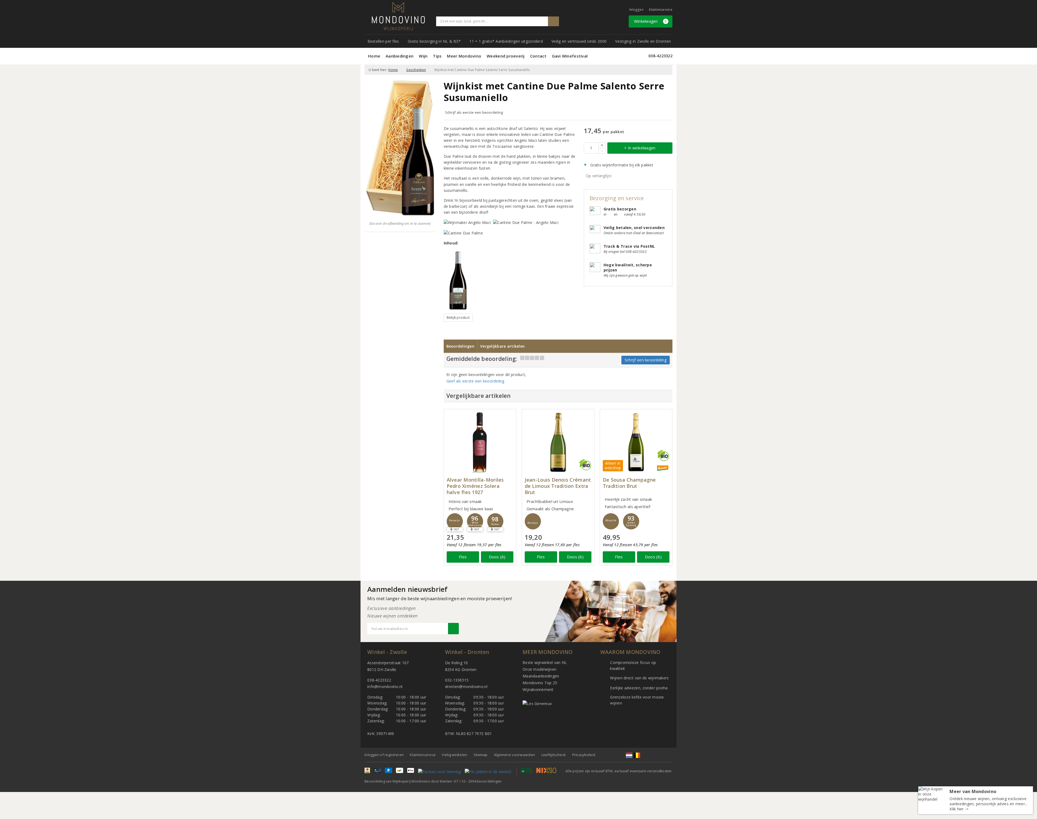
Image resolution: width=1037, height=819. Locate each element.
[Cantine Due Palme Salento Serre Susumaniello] (458, 280)
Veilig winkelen (454, 754)
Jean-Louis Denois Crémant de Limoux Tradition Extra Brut (558, 486)
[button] (455, 521)
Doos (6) (497, 556)
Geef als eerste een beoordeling (475, 381)
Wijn (423, 56)
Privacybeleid (583, 754)
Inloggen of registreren (384, 754)
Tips (437, 56)
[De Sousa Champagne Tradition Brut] (636, 442)
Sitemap (481, 754)
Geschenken (416, 70)
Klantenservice (660, 9)
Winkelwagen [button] (650, 21)
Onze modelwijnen (539, 669)
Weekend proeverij (506, 56)
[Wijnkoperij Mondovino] (398, 16)
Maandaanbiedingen (541, 676)
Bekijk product (458, 317)
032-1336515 (457, 680)
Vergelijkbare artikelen (502, 346)
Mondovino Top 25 (540, 682)
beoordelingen (485, 781)
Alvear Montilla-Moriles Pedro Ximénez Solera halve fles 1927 (475, 486)
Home (374, 56)
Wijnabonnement (538, 689)
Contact (538, 56)
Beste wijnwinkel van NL (545, 662)
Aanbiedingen (399, 56)
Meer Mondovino (464, 56)
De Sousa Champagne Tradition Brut (629, 483)
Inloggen (636, 9)
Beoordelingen (460, 346)
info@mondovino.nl (385, 686)
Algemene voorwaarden (514, 754)
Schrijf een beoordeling (645, 359)
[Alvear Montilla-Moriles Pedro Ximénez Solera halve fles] (480, 442)
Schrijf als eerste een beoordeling (474, 112)
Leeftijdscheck (553, 754)
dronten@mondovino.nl (466, 686)
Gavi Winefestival (570, 56)
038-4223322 (660, 55)
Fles (463, 556)
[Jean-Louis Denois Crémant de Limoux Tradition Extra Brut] (558, 442)
